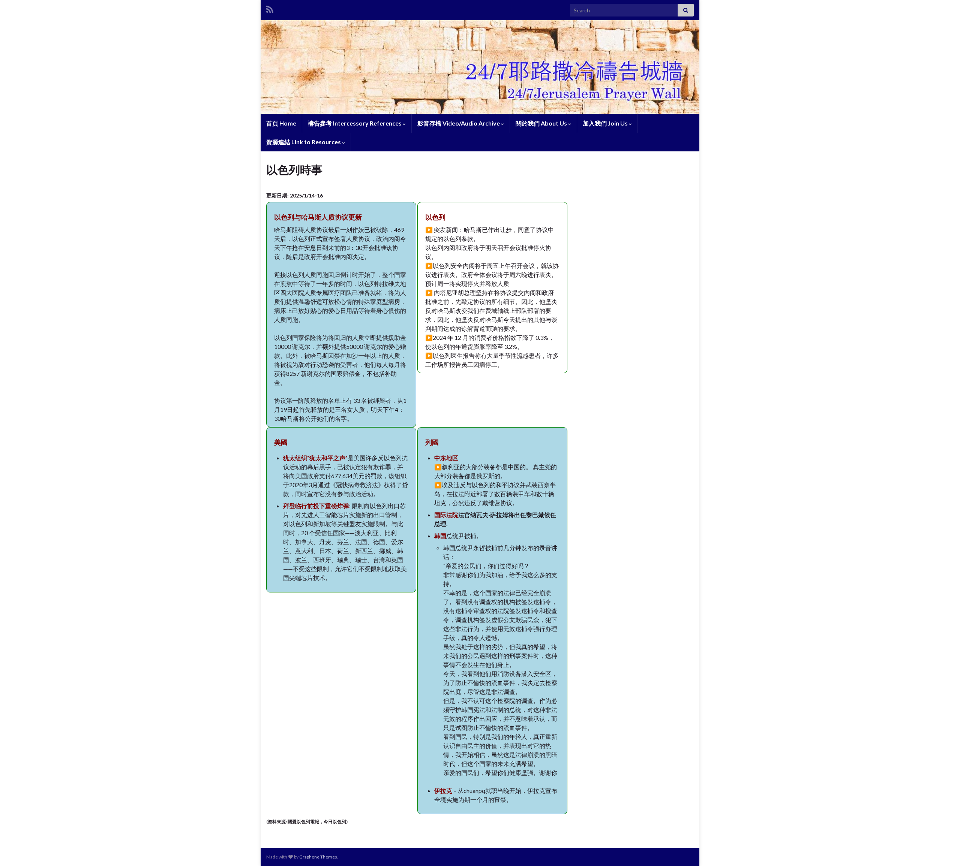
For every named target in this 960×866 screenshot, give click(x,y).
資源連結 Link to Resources (304, 141)
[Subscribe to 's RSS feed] (269, 8)
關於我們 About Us (542, 123)
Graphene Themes (318, 857)
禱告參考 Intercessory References (355, 123)
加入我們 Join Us (606, 123)
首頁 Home (281, 123)
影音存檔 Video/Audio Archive (459, 123)
